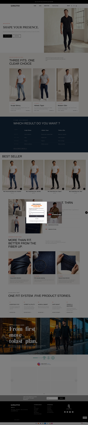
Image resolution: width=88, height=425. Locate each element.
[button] (30, 214)
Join (36, 216)
